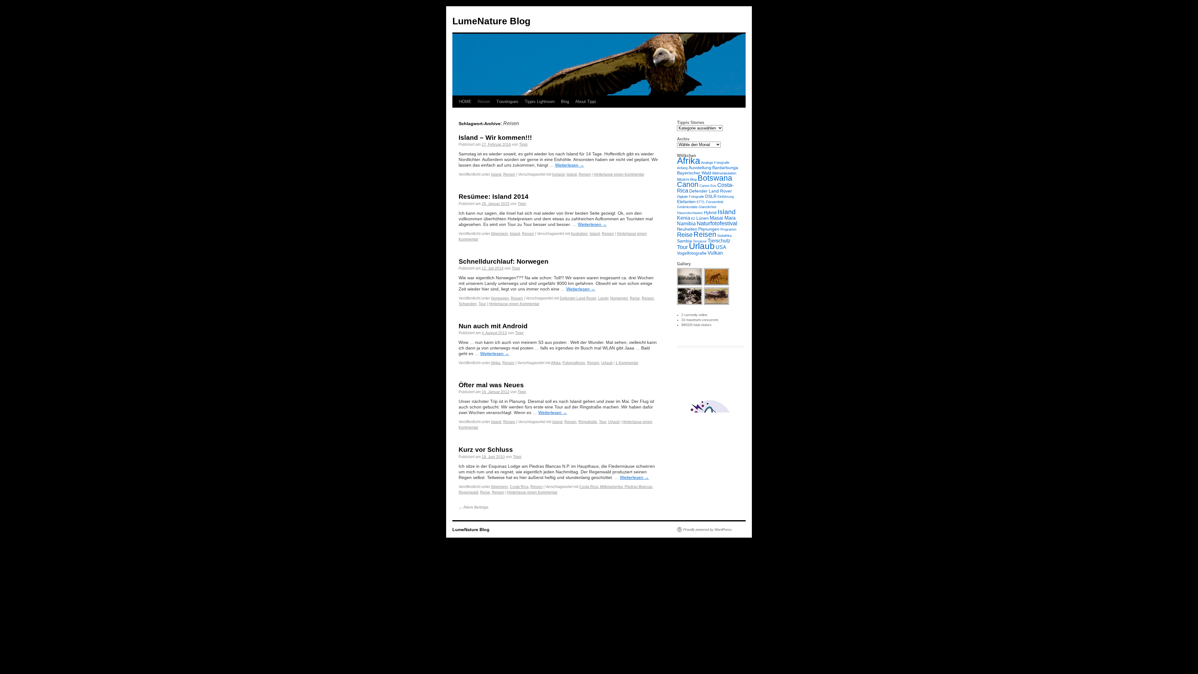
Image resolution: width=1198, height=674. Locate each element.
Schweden (468, 304)
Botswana (715, 178)
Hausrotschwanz (690, 213)
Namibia (686, 223)
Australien (579, 234)
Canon (688, 184)
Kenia (683, 218)
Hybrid (710, 212)
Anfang (682, 168)
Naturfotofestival (717, 223)
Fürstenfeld (714, 202)
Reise (635, 298)
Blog (565, 101)
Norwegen (500, 298)
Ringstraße (587, 422)
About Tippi (585, 101)
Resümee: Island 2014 (493, 196)
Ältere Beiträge (474, 507)
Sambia (684, 240)
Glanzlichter (708, 207)
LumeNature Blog (491, 21)
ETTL (701, 202)
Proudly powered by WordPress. (708, 529)
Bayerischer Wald (694, 172)
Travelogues (507, 101)
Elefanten (686, 201)
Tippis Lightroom (540, 101)
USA (721, 247)
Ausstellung (700, 167)
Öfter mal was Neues (491, 384)
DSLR (711, 196)
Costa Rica (519, 487)
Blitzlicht (683, 179)
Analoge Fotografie (715, 162)
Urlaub (607, 363)
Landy (603, 298)
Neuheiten (687, 229)
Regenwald (468, 492)
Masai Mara (723, 218)
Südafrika (724, 235)
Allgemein (499, 234)
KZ (693, 218)
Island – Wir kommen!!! (495, 137)
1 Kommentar (627, 363)
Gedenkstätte (687, 207)
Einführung (726, 196)
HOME (465, 101)
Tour (482, 304)
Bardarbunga (725, 167)
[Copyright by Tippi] (690, 285)
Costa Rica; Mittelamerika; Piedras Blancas (615, 487)
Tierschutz (719, 240)
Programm (728, 229)
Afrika (495, 363)
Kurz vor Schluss (486, 449)
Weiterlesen (569, 165)
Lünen (702, 218)
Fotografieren (573, 363)
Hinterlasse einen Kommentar (619, 174)
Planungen (708, 229)
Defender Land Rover (578, 298)
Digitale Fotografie (690, 196)
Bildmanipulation (724, 173)
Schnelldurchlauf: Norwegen (503, 261)
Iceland (558, 174)
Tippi (523, 144)
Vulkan (715, 253)
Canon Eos (707, 186)
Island (496, 174)
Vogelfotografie (692, 253)
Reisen (484, 101)
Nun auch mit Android (493, 326)
